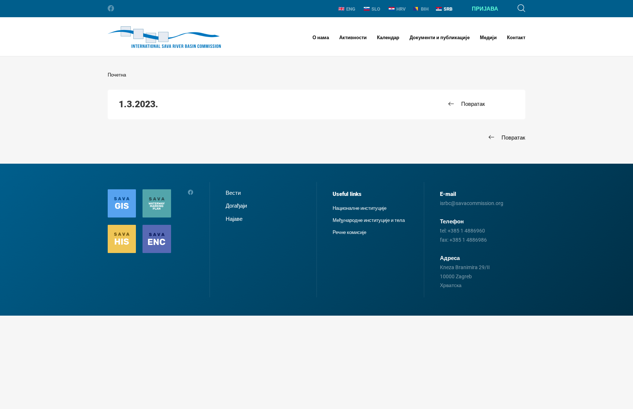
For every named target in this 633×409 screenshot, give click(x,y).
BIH (425, 9)
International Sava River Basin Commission (164, 37)
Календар (388, 37)
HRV (401, 9)
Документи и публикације (440, 37)
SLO (375, 9)
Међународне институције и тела (369, 220)
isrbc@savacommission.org (471, 203)
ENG (350, 9)
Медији (488, 37)
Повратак (473, 104)
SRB (448, 9)
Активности (353, 37)
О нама (320, 37)
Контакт (516, 37)
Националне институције (359, 208)
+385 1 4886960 (466, 231)
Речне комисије (349, 232)
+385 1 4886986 (468, 240)
